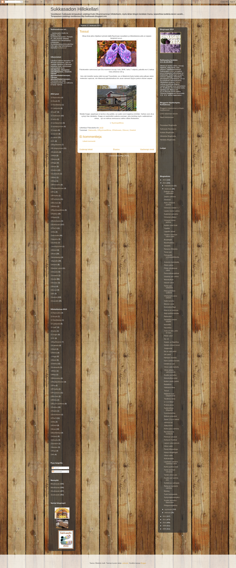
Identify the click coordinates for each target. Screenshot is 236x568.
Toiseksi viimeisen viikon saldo (170, 236)
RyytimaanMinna (118, 123)
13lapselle (54, 261)
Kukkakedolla (169, 458)
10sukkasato (55, 491)
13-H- (52, 141)
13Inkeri (53, 166)
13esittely (54, 243)
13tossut (125, 130)
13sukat (53, 279)
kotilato (172, 71)
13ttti (52, 294)
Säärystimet (168, 425)
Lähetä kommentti (89, 141)
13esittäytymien (56, 246)
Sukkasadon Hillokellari (74, 9)
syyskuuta (168, 509)
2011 (165, 519)
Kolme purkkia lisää (171, 467)
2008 (165, 529)
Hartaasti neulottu (170, 358)
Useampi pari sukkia (171, 276)
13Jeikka (54, 170)
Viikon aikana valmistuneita (169, 371)
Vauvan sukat (169, 283)
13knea (53, 254)
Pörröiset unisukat (170, 437)
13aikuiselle (92, 130)
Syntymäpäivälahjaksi (172, 497)
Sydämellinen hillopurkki (169, 409)
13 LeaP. (54, 112)
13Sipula (54, 217)
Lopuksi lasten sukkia (171, 211)
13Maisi (53, 177)
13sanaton (54, 275)
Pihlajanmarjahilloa (170, 505)
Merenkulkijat (168, 280)
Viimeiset (167, 200)
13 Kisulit (54, 101)
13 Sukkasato (55, 116)
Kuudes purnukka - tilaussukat (170, 501)
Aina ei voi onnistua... (171, 310)
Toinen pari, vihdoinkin (168, 287)
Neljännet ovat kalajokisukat (169, 395)
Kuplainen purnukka (171, 214)
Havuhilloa (167, 328)
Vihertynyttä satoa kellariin (170, 297)
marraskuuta (169, 186)
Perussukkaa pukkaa (171, 273)
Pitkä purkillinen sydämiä (169, 292)
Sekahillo (167, 246)
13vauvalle (54, 301)
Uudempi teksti (86, 149)
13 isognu (54, 130)
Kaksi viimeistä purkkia (169, 204)
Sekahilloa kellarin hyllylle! (170, 320)
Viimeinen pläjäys (170, 217)
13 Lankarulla (55, 108)
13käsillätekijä (56, 257)
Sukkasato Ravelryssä (168, 129)
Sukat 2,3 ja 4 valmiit (171, 419)
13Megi (53, 181)
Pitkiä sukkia (168, 265)
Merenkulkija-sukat (170, 378)
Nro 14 (166, 339)
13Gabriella (55, 152)
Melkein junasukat (170, 416)
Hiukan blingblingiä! (171, 452)
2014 (165, 180)
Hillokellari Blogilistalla (168, 136)
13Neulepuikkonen (57, 188)
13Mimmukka (55, 185)
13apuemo (54, 239)
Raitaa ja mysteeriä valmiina (171, 487)
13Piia (53, 192)
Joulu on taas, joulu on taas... (171, 332)
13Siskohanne (56, 221)
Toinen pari (168, 252)
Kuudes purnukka (170, 375)
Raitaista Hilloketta (170, 249)
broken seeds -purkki (171, 381)
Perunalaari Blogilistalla (168, 125)
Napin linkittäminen (167, 117)
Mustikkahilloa (169, 243)
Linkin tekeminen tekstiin (169, 114)
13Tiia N (54, 228)
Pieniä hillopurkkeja (171, 449)
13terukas (54, 283)
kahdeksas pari (169, 364)
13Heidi (53, 156)
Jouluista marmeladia (171, 262)
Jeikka (177, 82)
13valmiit (132, 130)
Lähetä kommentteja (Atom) (119, 156)
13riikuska (54, 272)
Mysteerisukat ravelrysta (169, 433)
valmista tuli (168, 422)
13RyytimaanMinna (104, 130)
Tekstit (56, 468)
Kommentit (58, 471)
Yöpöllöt (167, 228)
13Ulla (53, 232)
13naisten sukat (56, 268)
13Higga (53, 163)
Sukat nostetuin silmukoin (169, 471)
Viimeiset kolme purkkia (169, 221)
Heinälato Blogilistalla (167, 140)
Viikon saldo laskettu (171, 367)
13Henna (54, 159)
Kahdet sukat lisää (170, 225)
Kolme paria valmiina (171, 429)
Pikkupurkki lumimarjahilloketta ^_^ (171, 257)
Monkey (167, 491)
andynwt (125, 563)
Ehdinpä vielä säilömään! (169, 192)
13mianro (54, 265)
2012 (165, 516)
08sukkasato (55, 484)
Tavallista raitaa (169, 399)
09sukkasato (55, 487)
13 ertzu (53, 119)
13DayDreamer (56, 145)
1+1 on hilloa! (169, 402)
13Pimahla (54, 196)
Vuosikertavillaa (169, 413)
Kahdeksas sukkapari (171, 483)
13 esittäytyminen (57, 126)
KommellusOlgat (170, 307)
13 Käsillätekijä (56, 105)
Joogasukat (168, 348)
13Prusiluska (55, 199)
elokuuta (168, 512)
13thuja (53, 286)
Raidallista (167, 384)
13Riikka (54, 206)
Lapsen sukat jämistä (171, 443)
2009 (165, 526)
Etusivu (116, 149)
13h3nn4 (54, 250)
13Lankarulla (55, 174)
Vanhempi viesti (147, 149)
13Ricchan (54, 203)
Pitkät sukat (168, 336)
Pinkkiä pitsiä (169, 405)
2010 (165, 523)
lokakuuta (168, 189)
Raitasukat (168, 316)
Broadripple (168, 240)
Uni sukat (167, 354)
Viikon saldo (168, 446)
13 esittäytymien (56, 123)
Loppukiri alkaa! (169, 231)
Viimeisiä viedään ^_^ (171, 208)
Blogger (143, 563)
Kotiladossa (62, 48)
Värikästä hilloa (169, 387)
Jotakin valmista (170, 197)
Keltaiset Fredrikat (170, 440)
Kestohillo (167, 325)
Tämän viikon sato (170, 475)
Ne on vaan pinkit (170, 351)
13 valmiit (54, 137)
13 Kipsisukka (56, 97)
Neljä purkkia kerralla (171, 313)
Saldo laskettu (169, 301)
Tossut (166, 391)
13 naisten (54, 134)
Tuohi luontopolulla (170, 494)
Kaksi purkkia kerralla (171, 361)
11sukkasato (55, 495)
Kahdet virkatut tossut (172, 345)
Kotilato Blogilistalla (167, 132)
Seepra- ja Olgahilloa (171, 342)
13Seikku (54, 214)
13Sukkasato (116, 130)
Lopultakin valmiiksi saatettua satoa (171, 463)
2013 (165, 183)
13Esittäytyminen (57, 148)
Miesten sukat (169, 304)
